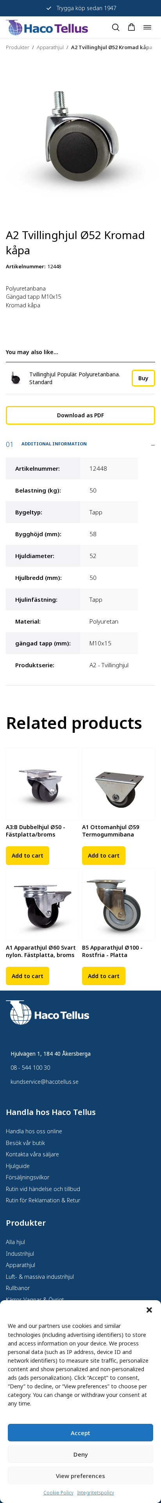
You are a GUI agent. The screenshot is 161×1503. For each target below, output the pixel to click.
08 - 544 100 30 (30, 1067)
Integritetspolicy (95, 1492)
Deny (80, 1454)
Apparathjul (50, 47)
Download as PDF (80, 415)
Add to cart (27, 855)
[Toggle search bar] (115, 27)
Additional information (54, 444)
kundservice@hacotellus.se (45, 1081)
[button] (149, 1310)
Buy (143, 378)
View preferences (80, 1476)
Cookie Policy (58, 1492)
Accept (80, 1433)
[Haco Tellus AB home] (47, 27)
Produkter (17, 47)
